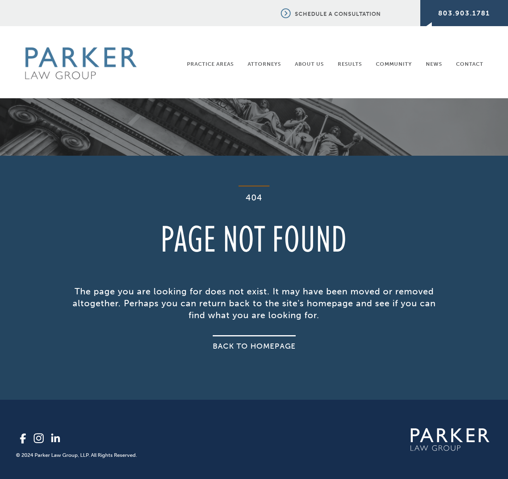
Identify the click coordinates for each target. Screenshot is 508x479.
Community (394, 64)
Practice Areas (210, 64)
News (434, 64)
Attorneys (264, 64)
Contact (469, 64)
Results (350, 64)
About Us (309, 64)
